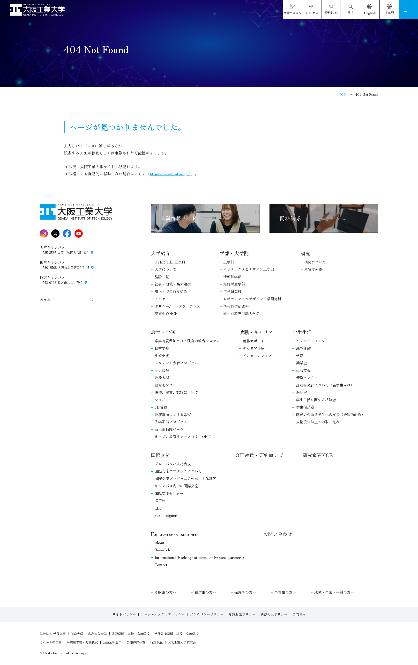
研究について (315, 261)
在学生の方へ (205, 592)
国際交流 (160, 455)
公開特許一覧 (136, 642)
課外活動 (303, 348)
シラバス (162, 399)
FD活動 (161, 406)
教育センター (165, 384)
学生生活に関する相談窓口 (318, 399)
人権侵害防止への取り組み (318, 421)
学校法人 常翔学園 (53, 633)
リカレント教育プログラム (176, 362)
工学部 (228, 261)
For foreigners (166, 515)
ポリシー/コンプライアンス (177, 306)
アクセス (162, 298)
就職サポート (254, 340)
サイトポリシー (124, 614)
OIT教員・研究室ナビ (259, 455)
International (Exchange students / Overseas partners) (199, 557)
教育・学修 (163, 332)
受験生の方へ (165, 592)
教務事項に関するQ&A (173, 414)
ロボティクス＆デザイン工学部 (248, 269)
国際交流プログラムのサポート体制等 (185, 478)
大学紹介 (160, 253)
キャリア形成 (254, 348)
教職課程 (162, 377)
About (159, 542)
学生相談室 (305, 406)
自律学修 (162, 348)
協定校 (160, 500)
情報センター (307, 377)
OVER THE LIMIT (170, 261)
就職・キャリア (256, 332)
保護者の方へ (245, 592)
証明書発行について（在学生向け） (325, 384)
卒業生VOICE (166, 313)
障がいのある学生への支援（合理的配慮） (330, 414)
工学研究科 (232, 291)
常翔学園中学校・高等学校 (130, 633)
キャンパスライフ (310, 340)
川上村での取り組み (171, 291)
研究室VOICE (318, 455)
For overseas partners (174, 533)
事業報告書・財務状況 (82, 642)
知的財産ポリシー (241, 614)
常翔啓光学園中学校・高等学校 (176, 633)
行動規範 (156, 642)
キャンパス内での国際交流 (176, 485)
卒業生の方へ (285, 592)
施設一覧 (162, 276)
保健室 (301, 392)
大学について (165, 269)
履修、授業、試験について (176, 392)
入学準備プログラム (171, 421)
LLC (158, 508)
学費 (299, 355)
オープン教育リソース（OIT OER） (184, 436)
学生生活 (302, 332)
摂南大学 (77, 633)
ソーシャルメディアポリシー (163, 614)
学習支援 (162, 355)
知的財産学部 (234, 283)
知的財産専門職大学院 (241, 313)
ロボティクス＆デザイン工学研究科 (252, 298)
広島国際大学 (97, 633)
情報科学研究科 (236, 306)
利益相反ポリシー (273, 614)
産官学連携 (313, 269)
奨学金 (301, 362)
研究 (305, 253)
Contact (161, 564)
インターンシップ (257, 355)
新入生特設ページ (169, 429)
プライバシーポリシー (207, 614)
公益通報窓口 (112, 642)
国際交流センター (169, 493)
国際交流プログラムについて (178, 471)
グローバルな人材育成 (173, 463)
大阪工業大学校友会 (182, 642)
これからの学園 (51, 642)
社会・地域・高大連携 (173, 283)
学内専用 (299, 614)
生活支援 (303, 370)
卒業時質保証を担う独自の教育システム (187, 340)
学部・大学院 (234, 253)
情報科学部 (232, 276)
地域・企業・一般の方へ (334, 592)
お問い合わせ (277, 533)
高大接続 (162, 370)
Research (162, 549)
